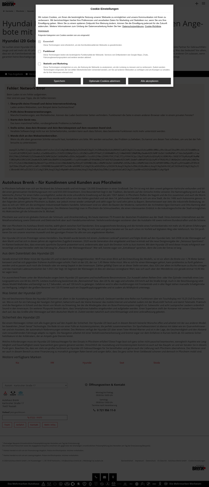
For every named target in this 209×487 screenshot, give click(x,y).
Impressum (43, 31)
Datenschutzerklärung (133, 26)
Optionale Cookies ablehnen (104, 81)
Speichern (59, 81)
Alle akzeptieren (149, 81)
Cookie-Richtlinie (153, 26)
